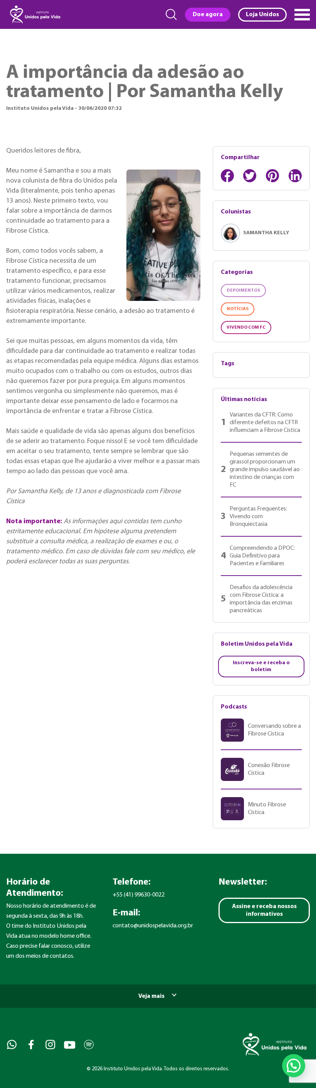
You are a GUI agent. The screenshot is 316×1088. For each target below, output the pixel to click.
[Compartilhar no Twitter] (249, 175)
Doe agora (208, 15)
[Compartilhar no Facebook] (227, 175)
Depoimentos (243, 290)
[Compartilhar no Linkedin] (295, 175)
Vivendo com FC (246, 327)
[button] (293, 1065)
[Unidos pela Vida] (34, 14)
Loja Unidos (262, 15)
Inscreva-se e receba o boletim (261, 666)
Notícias (238, 309)
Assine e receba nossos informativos (264, 910)
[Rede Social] (11, 1044)
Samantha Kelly (266, 233)
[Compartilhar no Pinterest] (272, 175)
